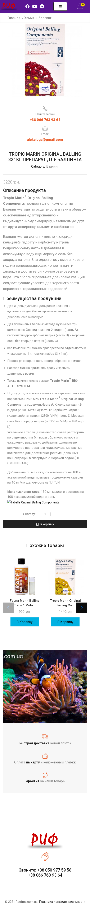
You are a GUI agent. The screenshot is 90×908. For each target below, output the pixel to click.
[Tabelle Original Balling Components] (33, 502)
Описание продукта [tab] (24, 190)
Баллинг (45, 18)
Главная (14, 18)
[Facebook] (27, 6)
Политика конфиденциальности (62, 902)
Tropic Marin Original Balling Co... (65, 603)
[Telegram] (42, 6)
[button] (60, 6)
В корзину (47, 524)
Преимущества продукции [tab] (32, 298)
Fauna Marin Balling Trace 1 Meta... (25, 603)
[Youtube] (35, 6)
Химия (29, 18)
